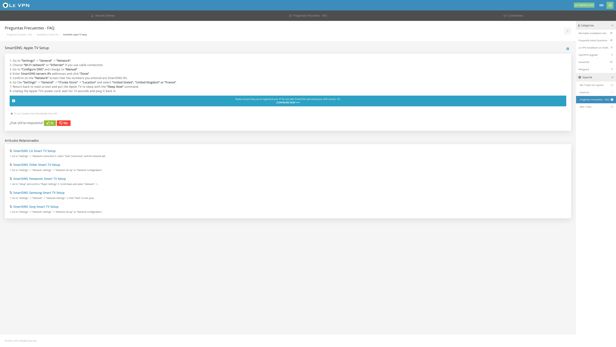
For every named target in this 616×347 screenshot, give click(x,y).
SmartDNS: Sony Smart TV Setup (36, 207)
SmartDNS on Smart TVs (47, 34)
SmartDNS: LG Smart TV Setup (34, 151)
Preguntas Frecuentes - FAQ (19, 34)
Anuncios (583, 92)
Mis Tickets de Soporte (591, 85)
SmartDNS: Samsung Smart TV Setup (39, 193)
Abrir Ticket (584, 106)
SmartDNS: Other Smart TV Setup (36, 165)
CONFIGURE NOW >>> (288, 102)
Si (51, 123)
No (65, 123)
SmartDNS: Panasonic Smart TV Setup (39, 179)
